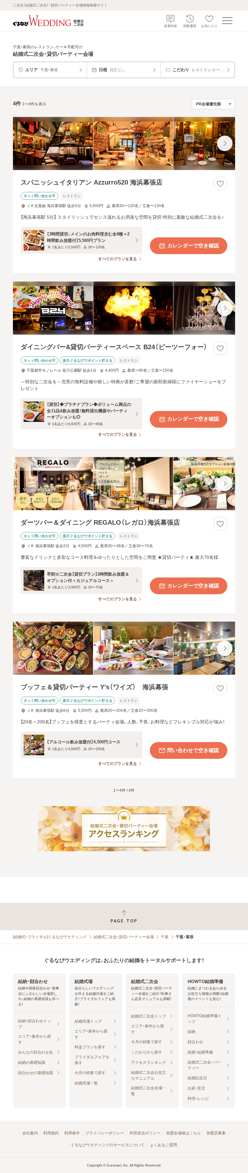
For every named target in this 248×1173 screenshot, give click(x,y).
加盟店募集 (216, 1133)
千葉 (165, 937)
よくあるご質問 (163, 1145)
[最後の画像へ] (224, 143)
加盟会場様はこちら (183, 1133)
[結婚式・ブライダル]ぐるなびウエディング (50, 937)
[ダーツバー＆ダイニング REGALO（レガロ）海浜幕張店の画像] (124, 483)
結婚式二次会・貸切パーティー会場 (124, 937)
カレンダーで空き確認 (193, 245)
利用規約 (51, 1133)
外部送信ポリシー (144, 1133)
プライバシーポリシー (104, 1133)
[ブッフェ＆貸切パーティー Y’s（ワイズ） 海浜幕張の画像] (124, 648)
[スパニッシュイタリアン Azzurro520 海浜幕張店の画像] (124, 143)
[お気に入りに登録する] (220, 183)
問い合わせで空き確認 (193, 750)
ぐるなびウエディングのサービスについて (107, 1145)
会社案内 (30, 1133)
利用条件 (72, 1133)
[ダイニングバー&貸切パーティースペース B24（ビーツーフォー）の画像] (124, 308)
